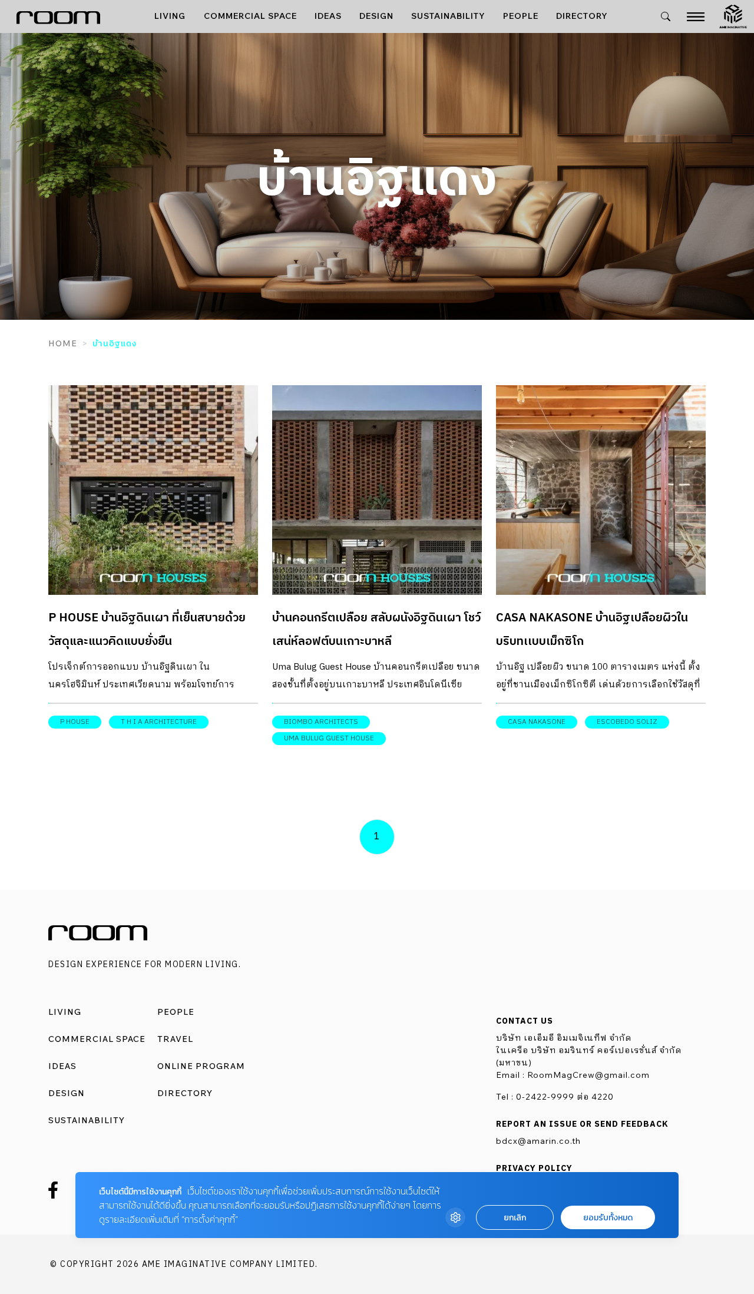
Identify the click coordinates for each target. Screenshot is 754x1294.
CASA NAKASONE (537, 721)
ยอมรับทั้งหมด (608, 1218)
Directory (582, 16)
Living (170, 16)
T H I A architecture (159, 721)
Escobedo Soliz (627, 721)
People (520, 16)
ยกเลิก (515, 1218)
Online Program (201, 1066)
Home (62, 343)
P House (75, 721)
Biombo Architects (321, 721)
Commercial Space (250, 16)
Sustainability (448, 16)
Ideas (328, 16)
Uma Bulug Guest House (329, 738)
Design (376, 16)
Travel (175, 1039)
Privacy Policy (534, 1168)
